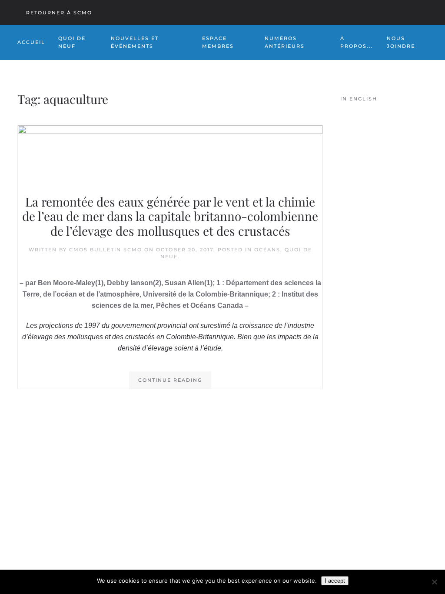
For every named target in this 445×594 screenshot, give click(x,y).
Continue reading (170, 380)
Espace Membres (218, 42)
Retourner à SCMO (59, 13)
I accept (335, 580)
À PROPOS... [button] (356, 42)
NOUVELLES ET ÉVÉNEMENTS (135, 42)
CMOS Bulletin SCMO (105, 250)
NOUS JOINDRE (401, 42)
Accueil (31, 42)
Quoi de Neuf (72, 42)
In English (358, 99)
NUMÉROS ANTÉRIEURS (285, 42)
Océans (267, 250)
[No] (434, 581)
